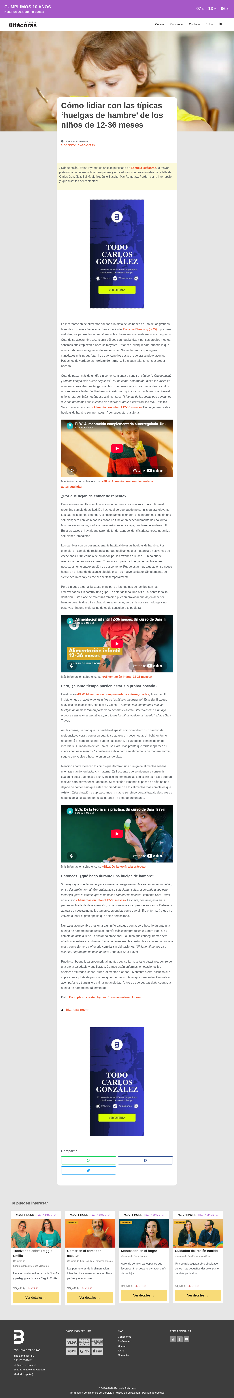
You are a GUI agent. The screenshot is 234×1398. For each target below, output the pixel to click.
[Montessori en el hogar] (144, 1233)
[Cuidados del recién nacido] (198, 1233)
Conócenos (124, 1336)
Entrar (209, 24)
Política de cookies (153, 1392)
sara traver (80, 1010)
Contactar (123, 1355)
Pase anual (176, 24)
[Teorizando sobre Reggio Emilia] (36, 1233)
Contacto (194, 24)
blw (68, 1010)
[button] (88, 1160)
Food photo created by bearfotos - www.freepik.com (105, 997)
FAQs (121, 1350)
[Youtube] (186, 1339)
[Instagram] (173, 1339)
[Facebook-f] (180, 1339)
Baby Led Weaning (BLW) (140, 329)
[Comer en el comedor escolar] (90, 1233)
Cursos (159, 24)
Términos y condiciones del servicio (90, 1392)
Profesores (124, 1341)
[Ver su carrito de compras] (220, 24)
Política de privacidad (127, 1392)
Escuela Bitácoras (143, 167)
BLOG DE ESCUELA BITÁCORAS (78, 145)
